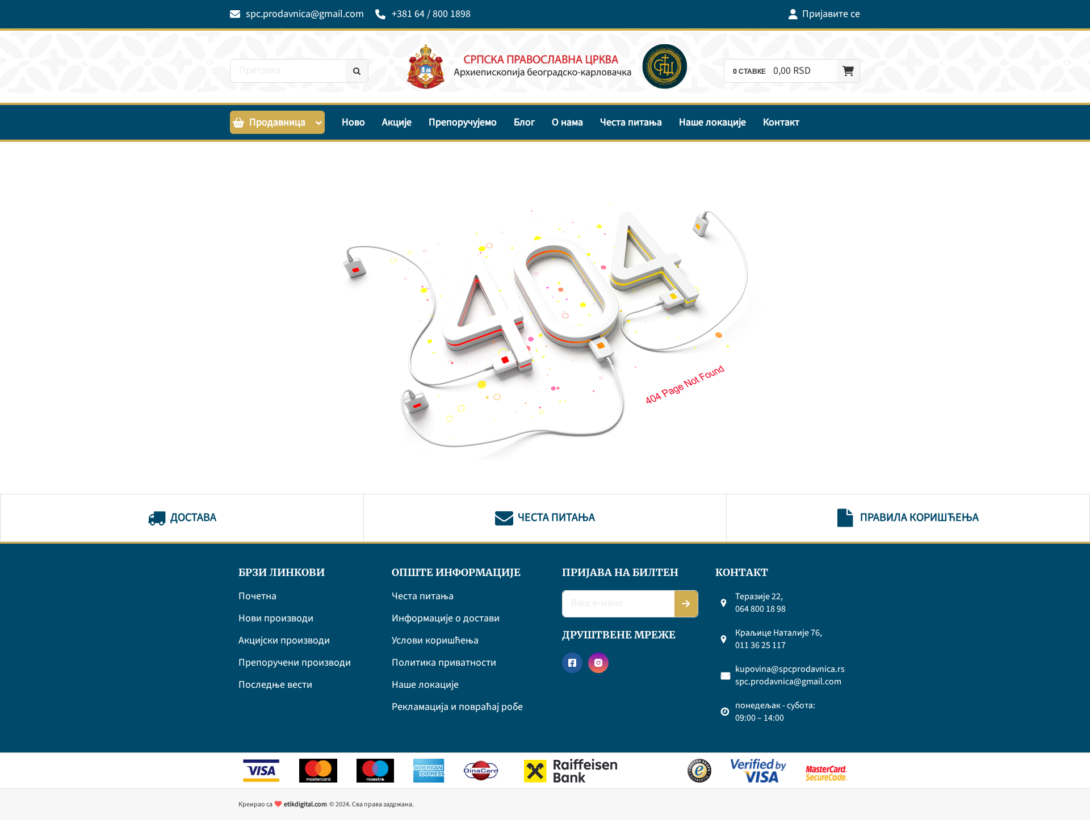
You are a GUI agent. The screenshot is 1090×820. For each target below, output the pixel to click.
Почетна (257, 596)
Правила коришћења (919, 518)
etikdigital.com (305, 804)
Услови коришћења (435, 640)
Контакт (781, 122)
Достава (193, 518)
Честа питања (631, 122)
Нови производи (275, 618)
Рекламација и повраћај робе (457, 707)
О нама (567, 122)
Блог (524, 122)
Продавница (277, 122)
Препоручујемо (463, 122)
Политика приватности (444, 663)
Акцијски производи (284, 640)
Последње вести (275, 685)
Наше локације (712, 122)
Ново (353, 122)
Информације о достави (446, 618)
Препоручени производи (294, 663)
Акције (397, 122)
